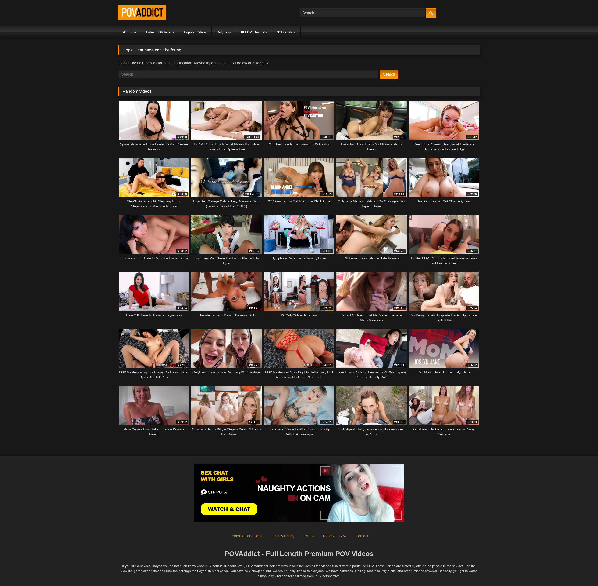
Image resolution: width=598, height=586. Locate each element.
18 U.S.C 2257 (334, 536)
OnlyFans (224, 32)
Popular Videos (195, 32)
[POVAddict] (142, 13)
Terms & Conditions (246, 536)
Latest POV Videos (160, 32)
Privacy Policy (282, 536)
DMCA (308, 536)
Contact (361, 536)
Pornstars (288, 32)
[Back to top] (583, 572)
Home (131, 32)
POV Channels (256, 32)
